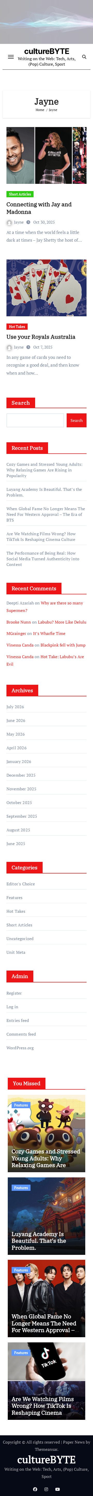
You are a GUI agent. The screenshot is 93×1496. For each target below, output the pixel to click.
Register (14, 993)
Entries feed (17, 1020)
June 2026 (16, 720)
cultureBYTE (46, 51)
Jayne (19, 222)
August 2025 (18, 830)
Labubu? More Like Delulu (62, 622)
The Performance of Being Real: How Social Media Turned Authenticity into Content (42, 558)
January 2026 (18, 761)
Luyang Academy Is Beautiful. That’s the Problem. (39, 1240)
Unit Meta (16, 952)
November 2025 (21, 789)
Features (14, 897)
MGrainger (16, 633)
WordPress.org (20, 1048)
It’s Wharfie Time (49, 633)
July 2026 (15, 707)
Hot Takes (17, 326)
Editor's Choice (20, 884)
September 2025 (21, 816)
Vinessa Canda (20, 645)
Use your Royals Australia (40, 336)
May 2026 (15, 734)
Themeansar (46, 1449)
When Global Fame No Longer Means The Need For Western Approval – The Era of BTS (45, 514)
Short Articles (20, 194)
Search (21, 402)
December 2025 (21, 775)
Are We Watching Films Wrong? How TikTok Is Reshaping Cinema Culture (41, 536)
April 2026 (16, 748)
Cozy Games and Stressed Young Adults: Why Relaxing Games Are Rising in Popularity (44, 469)
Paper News (74, 1442)
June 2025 (16, 843)
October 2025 (19, 802)
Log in (12, 1007)
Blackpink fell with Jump (63, 645)
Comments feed (21, 1034)
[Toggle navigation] (10, 56)
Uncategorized (20, 938)
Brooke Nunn (18, 622)
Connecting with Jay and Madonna (39, 207)
